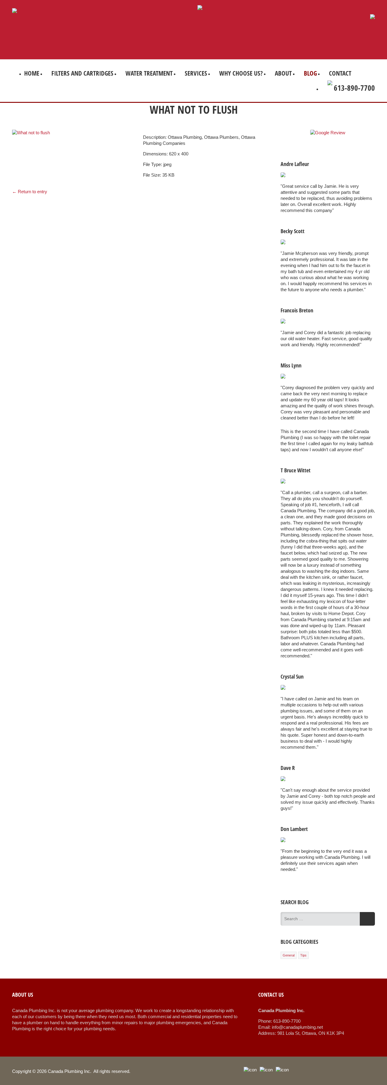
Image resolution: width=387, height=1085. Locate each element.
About (283, 73)
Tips (303, 955)
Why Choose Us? (241, 73)
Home (31, 73)
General (288, 955)
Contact (340, 73)
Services (196, 73)
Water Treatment (149, 73)
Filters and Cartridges (82, 73)
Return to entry (29, 191)
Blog (310, 73)
